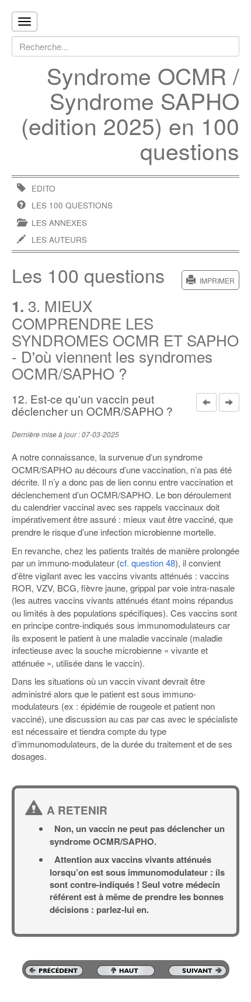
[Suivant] (229, 402)
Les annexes (59, 222)
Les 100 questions (72, 205)
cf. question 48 (147, 563)
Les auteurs (59, 239)
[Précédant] (206, 402)
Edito (43, 188)
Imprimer (217, 280)
